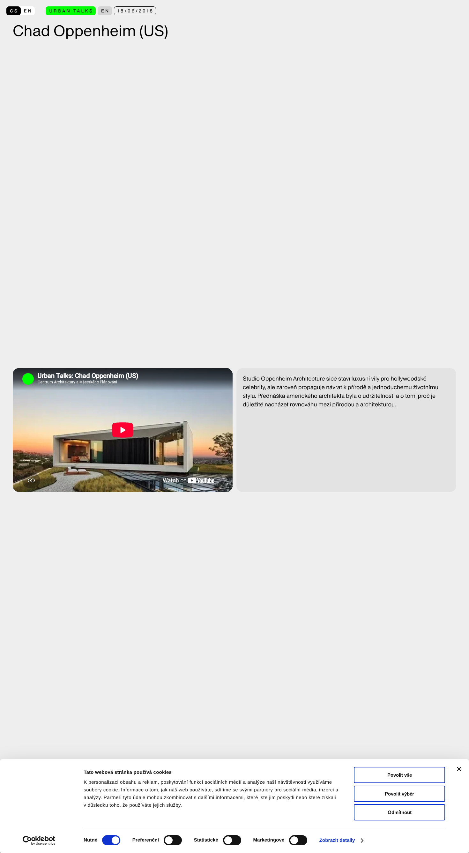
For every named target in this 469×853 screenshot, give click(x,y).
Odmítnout (400, 812)
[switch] (173, 840)
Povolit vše (399, 775)
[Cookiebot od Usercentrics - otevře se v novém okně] (41, 840)
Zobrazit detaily (337, 840)
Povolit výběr (399, 793)
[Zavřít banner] (459, 769)
